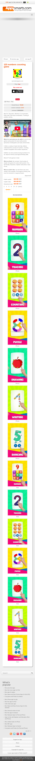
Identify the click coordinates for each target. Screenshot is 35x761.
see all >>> (28, 731)
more (21, 759)
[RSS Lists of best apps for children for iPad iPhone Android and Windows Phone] (11, 734)
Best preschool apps (10, 688)
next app (27, 59)
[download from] (17, 91)
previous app (15, 59)
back (6, 59)
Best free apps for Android (11, 712)
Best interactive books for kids (12, 710)
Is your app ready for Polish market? (17, 753)
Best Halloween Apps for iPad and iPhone (15, 715)
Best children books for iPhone (12, 721)
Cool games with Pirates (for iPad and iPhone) (16, 728)
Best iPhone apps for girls (11, 699)
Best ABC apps (8, 724)
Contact (17, 746)
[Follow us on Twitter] (14, 734)
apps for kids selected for (15, 2)
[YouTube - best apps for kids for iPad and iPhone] (21, 734)
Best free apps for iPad (10, 701)
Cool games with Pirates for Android (13, 696)
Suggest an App (17, 739)
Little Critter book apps (10, 703)
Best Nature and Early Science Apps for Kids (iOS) (17, 694)
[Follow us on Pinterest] (18, 734)
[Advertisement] (17, 39)
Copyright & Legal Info (18, 749)
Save (18, 99)
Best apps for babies (10, 692)
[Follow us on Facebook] (24, 734)
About (17, 743)
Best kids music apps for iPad (12, 690)
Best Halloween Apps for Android (13, 726)
